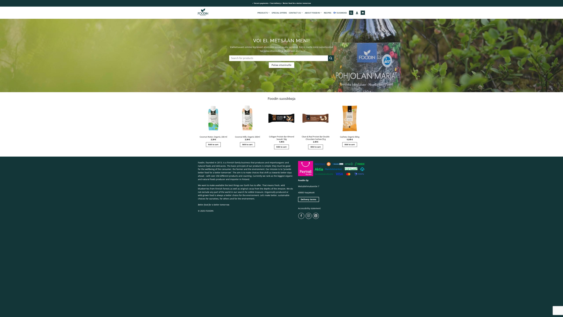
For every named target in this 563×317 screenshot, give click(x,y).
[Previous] (194, 121)
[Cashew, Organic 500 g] (349, 118)
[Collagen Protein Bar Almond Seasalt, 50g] (281, 118)
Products (262, 12)
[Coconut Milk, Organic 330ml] (247, 118)
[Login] (357, 13)
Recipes (327, 12)
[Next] (368, 121)
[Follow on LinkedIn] (316, 216)
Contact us (295, 12)
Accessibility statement (309, 208)
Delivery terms (308, 199)
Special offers (279, 12)
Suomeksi (342, 12)
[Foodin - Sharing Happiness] (212, 13)
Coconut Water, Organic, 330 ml (213, 137)
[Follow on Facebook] (301, 216)
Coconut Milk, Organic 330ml (247, 137)
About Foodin (312, 12)
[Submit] (331, 58)
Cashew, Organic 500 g (349, 137)
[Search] (351, 13)
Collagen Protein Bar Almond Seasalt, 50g (281, 137)
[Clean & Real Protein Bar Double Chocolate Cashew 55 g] (315, 118)
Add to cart (213, 144)
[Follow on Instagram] (309, 216)
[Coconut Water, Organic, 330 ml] (213, 118)
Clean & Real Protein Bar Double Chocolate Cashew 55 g (315, 137)
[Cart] (363, 13)
